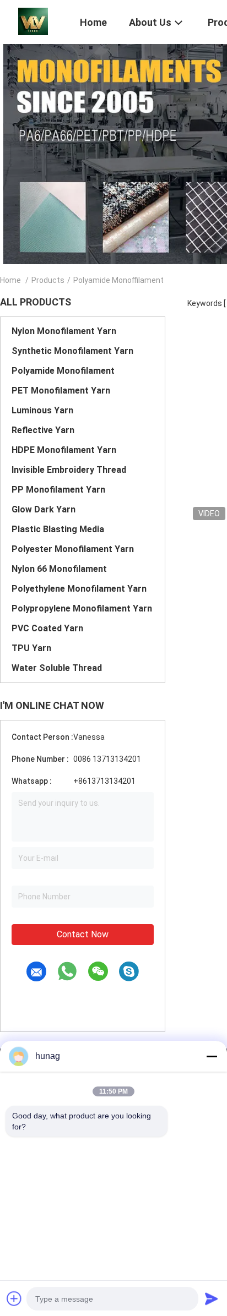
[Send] (211, 1298)
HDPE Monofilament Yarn (64, 450)
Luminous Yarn (42, 410)
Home (10, 280)
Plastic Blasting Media (58, 529)
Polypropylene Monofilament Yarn (82, 608)
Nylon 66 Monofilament (59, 569)
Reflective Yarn (43, 430)
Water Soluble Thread (57, 668)
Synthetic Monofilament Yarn (72, 351)
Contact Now (83, 934)
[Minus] (211, 1056)
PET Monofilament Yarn (61, 390)
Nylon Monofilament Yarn (64, 331)
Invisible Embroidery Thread (69, 470)
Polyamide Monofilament (63, 370)
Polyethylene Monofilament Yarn (79, 588)
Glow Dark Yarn (43, 509)
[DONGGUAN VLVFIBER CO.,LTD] (33, 21)
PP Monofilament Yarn (58, 489)
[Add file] (14, 1298)
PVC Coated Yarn (47, 628)
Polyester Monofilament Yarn (73, 549)
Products (47, 280)
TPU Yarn (31, 648)
